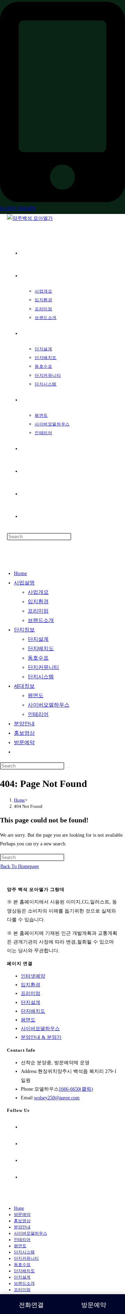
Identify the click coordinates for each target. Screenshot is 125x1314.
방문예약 (24, 742)
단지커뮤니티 (43, 667)
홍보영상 (24, 733)
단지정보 (24, 629)
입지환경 (38, 601)
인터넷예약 (33, 976)
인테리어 (38, 714)
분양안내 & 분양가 (41, 1037)
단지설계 (38, 639)
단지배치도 (41, 648)
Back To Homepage (19, 866)
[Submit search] (68, 767)
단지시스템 (41, 676)
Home (20, 573)
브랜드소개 (41, 620)
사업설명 (24, 583)
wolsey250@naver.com (57, 1097)
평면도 (35, 695)
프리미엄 (38, 611)
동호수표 (38, 658)
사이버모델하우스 (48, 705)
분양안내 (24, 723)
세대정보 (24, 686)
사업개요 (38, 592)
